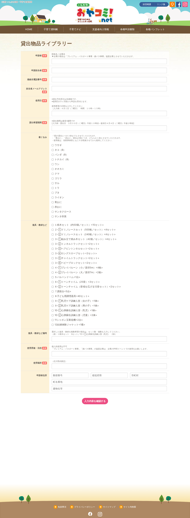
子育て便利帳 (51, 29)
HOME (28, 29)
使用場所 (39, 363)
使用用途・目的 (36, 348)
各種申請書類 (127, 29)
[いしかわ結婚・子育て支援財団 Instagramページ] (185, 4)
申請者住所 (42, 375)
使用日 (40, 100)
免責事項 (62, 507)
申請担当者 (38, 70)
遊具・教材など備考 (37, 333)
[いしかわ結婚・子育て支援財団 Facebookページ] (178, 4)
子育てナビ (75, 29)
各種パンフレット (155, 29)
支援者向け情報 (100, 29)
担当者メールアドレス (36, 90)
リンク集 (161, 4)
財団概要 (147, 4)
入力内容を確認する (95, 401)
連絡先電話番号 (36, 79)
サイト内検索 (130, 507)
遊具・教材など (39, 225)
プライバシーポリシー (84, 507)
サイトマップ (109, 507)
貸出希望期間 (37, 122)
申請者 (40, 55)
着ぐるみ (43, 137)
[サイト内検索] (172, 4)
